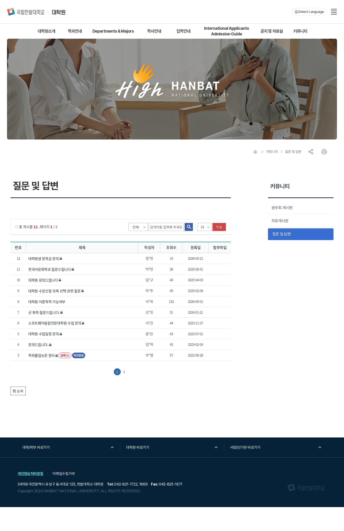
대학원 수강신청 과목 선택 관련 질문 (54, 290)
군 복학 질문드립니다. (44, 312)
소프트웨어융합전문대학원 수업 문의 (54, 322)
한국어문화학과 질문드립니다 (49, 269)
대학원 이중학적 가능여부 (46, 301)
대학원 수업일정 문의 (43, 333)
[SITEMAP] (334, 12)
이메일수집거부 (63, 473)
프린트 (324, 152)
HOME (255, 152)
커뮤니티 (272, 152)
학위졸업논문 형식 (41, 355)
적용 (219, 227)
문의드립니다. (38, 344)
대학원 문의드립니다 (43, 280)
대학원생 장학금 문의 (43, 258)
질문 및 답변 (293, 152)
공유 (311, 152)
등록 (19, 391)
